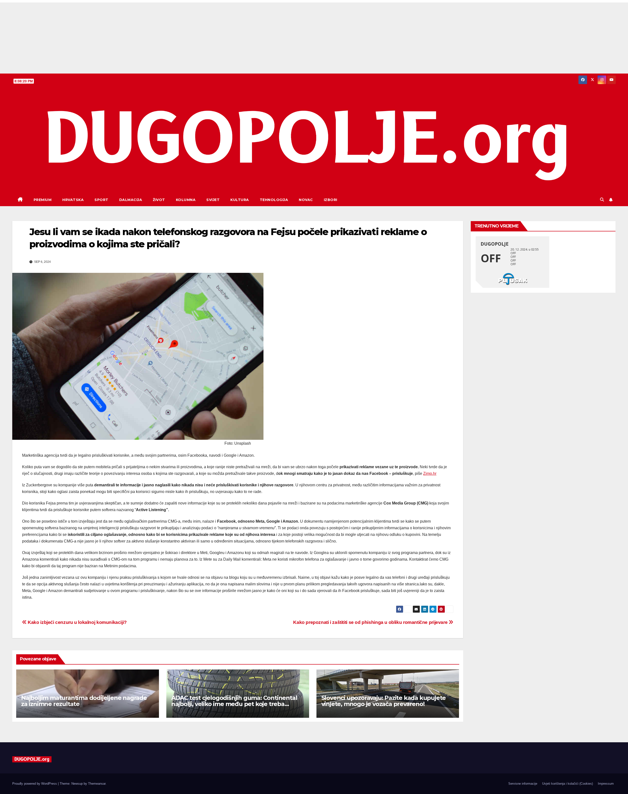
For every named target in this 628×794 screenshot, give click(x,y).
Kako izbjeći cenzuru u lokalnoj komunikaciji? (77, 622)
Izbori (330, 200)
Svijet (213, 200)
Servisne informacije (522, 783)
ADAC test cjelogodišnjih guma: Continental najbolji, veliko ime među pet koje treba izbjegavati (234, 704)
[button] (602, 200)
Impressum (606, 783)
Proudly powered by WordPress (35, 783)
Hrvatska (73, 200)
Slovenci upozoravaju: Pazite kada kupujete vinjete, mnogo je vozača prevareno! (383, 700)
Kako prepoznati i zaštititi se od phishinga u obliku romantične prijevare (371, 622)
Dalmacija (130, 200)
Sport (101, 200)
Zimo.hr (429, 473)
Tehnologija (274, 200)
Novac (306, 200)
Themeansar (96, 783)
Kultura (239, 200)
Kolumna (186, 200)
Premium (43, 200)
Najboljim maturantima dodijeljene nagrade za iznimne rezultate (84, 700)
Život (159, 200)
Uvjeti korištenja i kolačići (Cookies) (567, 783)
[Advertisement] (314, 36)
